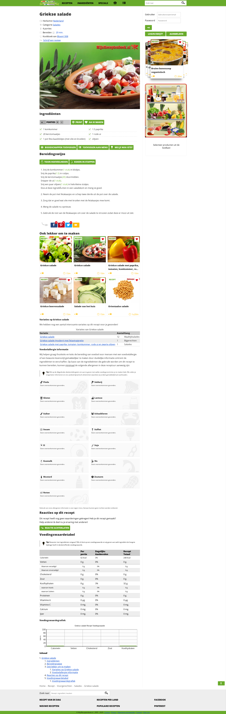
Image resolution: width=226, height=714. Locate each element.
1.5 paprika (97, 129)
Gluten (46, 398)
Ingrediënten (53, 660)
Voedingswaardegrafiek (63, 681)
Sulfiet (97, 429)
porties (48, 28)
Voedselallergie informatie (65, 672)
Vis (95, 461)
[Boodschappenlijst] (115, 3)
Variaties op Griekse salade (65, 669)
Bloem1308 (62, 36)
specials (103, 3)
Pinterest (159, 706)
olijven (95, 138)
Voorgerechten (64, 686)
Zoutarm (98, 476)
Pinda (46, 382)
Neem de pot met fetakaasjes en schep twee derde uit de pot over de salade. (80, 194)
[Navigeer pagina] (221, 683)
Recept (51, 686)
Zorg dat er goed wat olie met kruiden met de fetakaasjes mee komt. (76, 200)
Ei (44, 445)
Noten (46, 492)
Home (42, 686)
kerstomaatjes (57, 177)
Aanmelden (176, 33)
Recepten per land (107, 699)
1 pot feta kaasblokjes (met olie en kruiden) (64, 138)
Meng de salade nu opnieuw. (57, 206)
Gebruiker (150, 14)
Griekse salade (47, 336)
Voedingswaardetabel (57, 678)
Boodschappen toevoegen (60, 147)
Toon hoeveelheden (56, 161)
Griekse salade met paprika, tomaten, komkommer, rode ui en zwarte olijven (77, 344)
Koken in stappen (84, 161)
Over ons (146, 712)
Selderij (98, 382)
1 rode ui (96, 134)
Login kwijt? (155, 33)
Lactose (98, 398)
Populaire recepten (108, 706)
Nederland (58, 20)
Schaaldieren (101, 413)
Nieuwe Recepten (49, 706)
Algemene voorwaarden (126, 712)
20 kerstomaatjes (51, 134)
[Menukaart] (124, 3)
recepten (67, 3)
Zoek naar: (44, 693)
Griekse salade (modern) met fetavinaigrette (62, 340)
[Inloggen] (148, 27)
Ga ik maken (95, 122)
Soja (96, 445)
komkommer (60, 169)
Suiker (46, 413)
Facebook (160, 699)
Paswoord (150, 20)
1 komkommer (50, 129)
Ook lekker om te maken (59, 666)
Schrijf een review (52, 40)
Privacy (113, 712)
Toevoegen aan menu (95, 147)
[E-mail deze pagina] (76, 225)
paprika (54, 173)
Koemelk (47, 461)
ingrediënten (85, 3)
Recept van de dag (50, 699)
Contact (107, 712)
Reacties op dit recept (57, 675)
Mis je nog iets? (123, 147)
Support (139, 712)
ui (56, 180)
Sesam (46, 429)
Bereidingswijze (54, 663)
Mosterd (47, 476)
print (79, 122)
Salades (56, 24)
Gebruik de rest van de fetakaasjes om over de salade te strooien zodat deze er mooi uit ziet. (88, 213)
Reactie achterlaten (56, 527)
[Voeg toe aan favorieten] (68, 239)
